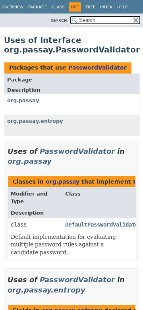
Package (37, 7)
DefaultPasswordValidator (103, 224)
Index (106, 7)
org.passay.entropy (35, 121)
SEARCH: (59, 20)
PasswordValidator (97, 67)
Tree (90, 7)
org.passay (23, 100)
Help (122, 7)
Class (58, 7)
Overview (12, 7)
